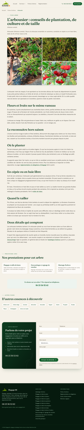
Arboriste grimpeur (41, 418)
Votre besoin (42, 340)
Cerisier (25, 304)
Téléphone (62, 326)
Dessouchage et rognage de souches (45, 412)
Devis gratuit (77, 3)
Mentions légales (64, 398)
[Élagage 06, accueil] (6, 3)
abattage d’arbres (54, 240)
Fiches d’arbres (32, 4)
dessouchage (11, 240)
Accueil (15, 4)
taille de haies (37, 191)
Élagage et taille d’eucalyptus (43, 405)
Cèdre (57, 304)
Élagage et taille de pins (42, 394)
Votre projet (42, 347)
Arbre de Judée (24, 309)
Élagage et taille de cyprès (42, 398)
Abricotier (33, 304)
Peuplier (65, 304)
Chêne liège (16, 304)
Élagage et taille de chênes (43, 403)
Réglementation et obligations (68, 394)
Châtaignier (13, 309)
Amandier (42, 304)
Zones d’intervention (65, 396)
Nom (40, 326)
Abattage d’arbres (40, 392)
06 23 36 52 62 (42, 285)
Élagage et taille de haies (42, 408)
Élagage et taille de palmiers (43, 401)
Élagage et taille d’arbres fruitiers (44, 410)
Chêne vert (6, 304)
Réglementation (42, 4)
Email (40, 333)
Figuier (50, 304)
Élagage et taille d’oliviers (42, 396)
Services (21, 4)
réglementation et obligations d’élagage (33, 165)
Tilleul (5, 309)
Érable (73, 304)
